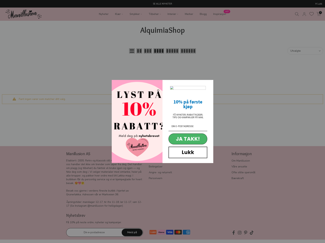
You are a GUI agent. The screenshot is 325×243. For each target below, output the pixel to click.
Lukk (188, 152)
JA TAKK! (188, 138)
